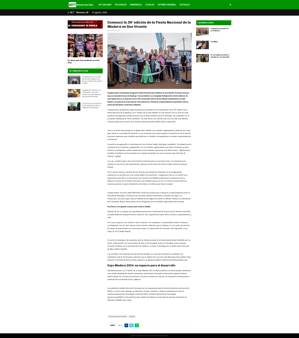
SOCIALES (185, 4)
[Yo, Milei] (202, 45)
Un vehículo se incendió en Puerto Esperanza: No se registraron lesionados (91, 105)
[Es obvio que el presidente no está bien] (85, 45)
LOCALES (149, 4)
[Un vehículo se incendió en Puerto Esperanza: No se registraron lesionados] (74, 106)
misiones (132, 316)
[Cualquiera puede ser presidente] (202, 32)
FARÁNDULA (136, 4)
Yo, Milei (214, 42)
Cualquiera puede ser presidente (220, 30)
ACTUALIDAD (105, 4)
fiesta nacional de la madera (117, 316)
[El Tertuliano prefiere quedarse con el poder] (202, 58)
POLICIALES (120, 4)
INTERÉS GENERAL (167, 4)
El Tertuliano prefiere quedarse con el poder (220, 56)
